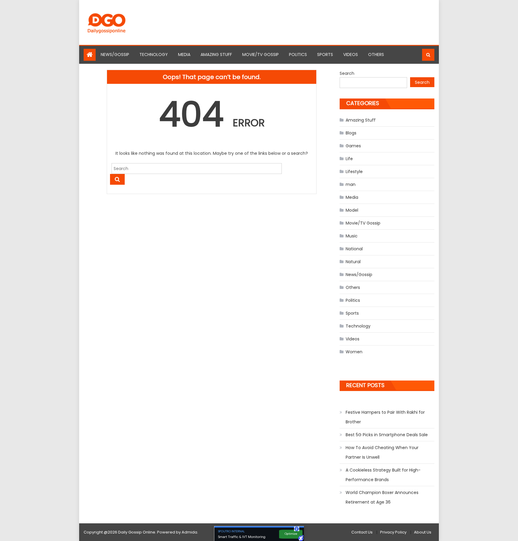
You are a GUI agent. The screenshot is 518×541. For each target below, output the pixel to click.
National (354, 249)
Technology (153, 54)
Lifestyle (354, 172)
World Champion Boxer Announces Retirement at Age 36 (382, 497)
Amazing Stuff (216, 54)
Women (354, 352)
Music (352, 236)
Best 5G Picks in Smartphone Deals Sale (387, 435)
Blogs (351, 133)
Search (347, 73)
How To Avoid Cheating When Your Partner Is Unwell (382, 452)
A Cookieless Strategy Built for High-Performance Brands (383, 475)
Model (352, 210)
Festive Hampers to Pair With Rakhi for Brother (385, 417)
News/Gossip (115, 54)
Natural (353, 262)
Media (184, 54)
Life (349, 159)
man (351, 184)
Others (376, 54)
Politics (298, 54)
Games (353, 146)
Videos (350, 54)
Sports (325, 54)
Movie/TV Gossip (260, 54)
